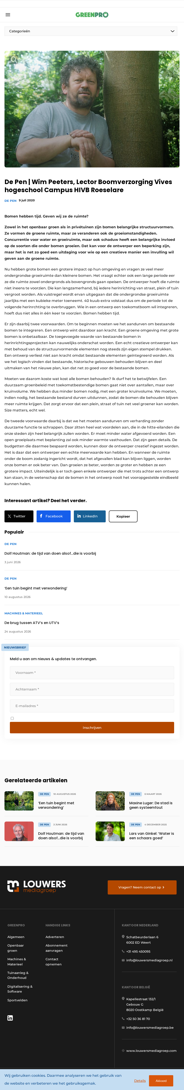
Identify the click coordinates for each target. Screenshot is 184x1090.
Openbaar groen (15, 947)
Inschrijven (92, 727)
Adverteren (55, 937)
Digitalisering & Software (20, 989)
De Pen (10, 200)
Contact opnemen (54, 961)
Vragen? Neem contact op (139, 887)
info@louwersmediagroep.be (150, 1028)
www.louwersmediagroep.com (151, 1051)
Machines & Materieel (16, 961)
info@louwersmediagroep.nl (149, 960)
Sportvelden (17, 1000)
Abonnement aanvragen (57, 947)
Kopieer (123, 516)
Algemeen (15, 937)
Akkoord (161, 1081)
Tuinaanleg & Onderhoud (17, 975)
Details (140, 1081)
